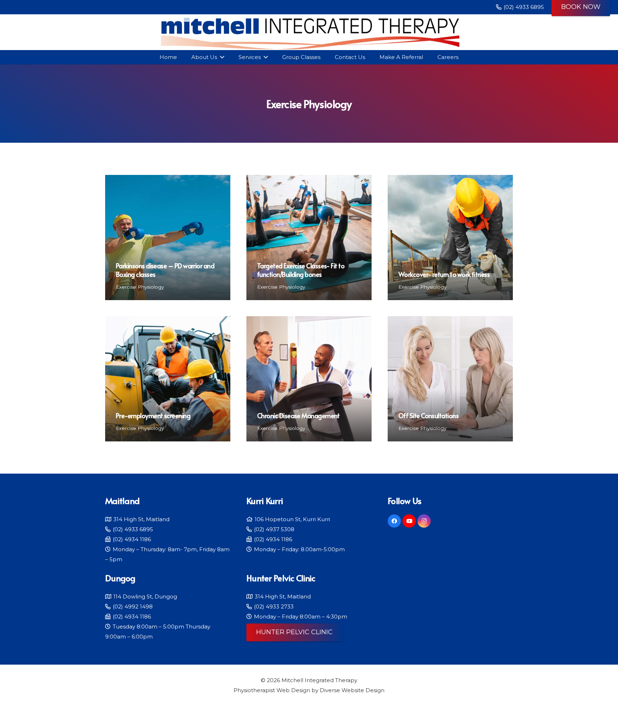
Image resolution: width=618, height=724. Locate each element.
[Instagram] (424, 521)
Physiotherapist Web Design (272, 690)
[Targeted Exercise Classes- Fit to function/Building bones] (309, 237)
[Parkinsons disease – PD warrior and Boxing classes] (167, 237)
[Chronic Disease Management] (309, 378)
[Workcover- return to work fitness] (450, 237)
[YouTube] (409, 521)
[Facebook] (394, 521)
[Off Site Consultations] (450, 378)
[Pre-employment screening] (167, 378)
